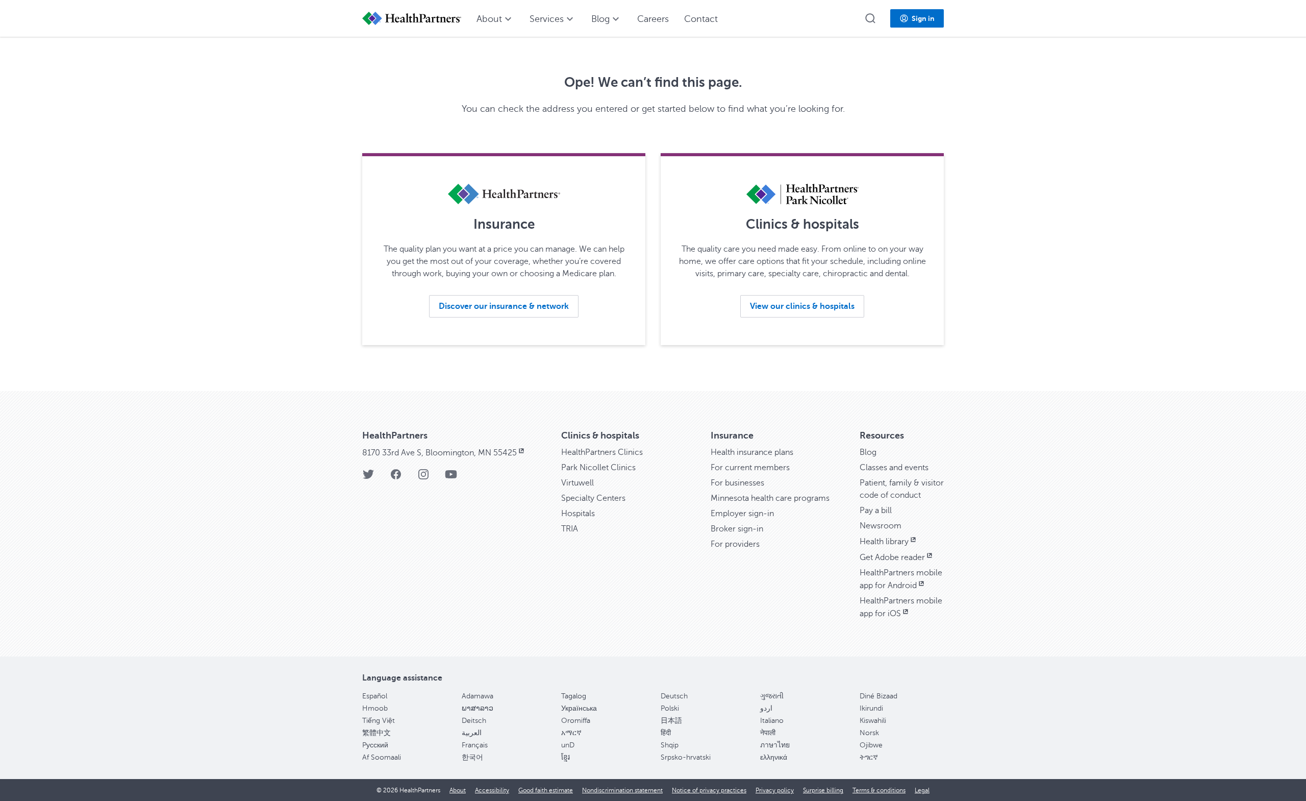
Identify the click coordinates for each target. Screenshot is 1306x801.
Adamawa (477, 696)
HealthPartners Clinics (602, 452)
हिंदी (666, 733)
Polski (670, 708)
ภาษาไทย (775, 745)
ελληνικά (773, 757)
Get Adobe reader (892, 557)
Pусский (375, 745)
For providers (735, 544)
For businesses (737, 483)
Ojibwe (871, 745)
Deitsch (474, 720)
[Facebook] (396, 477)
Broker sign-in (737, 528)
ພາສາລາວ (477, 708)
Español (374, 696)
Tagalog (573, 696)
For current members (750, 467)
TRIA (569, 528)
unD (567, 745)
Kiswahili (873, 720)
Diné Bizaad (878, 696)
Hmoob (375, 708)
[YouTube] (451, 477)
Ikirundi (871, 708)
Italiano (772, 720)
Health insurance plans (752, 452)
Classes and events (894, 467)
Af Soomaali (381, 757)
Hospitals (578, 513)
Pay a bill (876, 510)
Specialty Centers (593, 498)
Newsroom (880, 525)
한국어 (472, 757)
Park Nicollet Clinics (598, 467)
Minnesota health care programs (770, 498)
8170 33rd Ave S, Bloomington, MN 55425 (439, 452)
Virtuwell (577, 483)
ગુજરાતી (772, 696)
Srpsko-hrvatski (686, 757)
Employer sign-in (742, 513)
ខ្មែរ (565, 757)
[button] (870, 18)
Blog (868, 452)
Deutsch (674, 696)
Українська (579, 708)
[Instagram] (423, 477)
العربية (472, 733)
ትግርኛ (869, 757)
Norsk (869, 733)
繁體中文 (376, 733)
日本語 (671, 720)
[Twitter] (368, 477)
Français (475, 745)
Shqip (670, 745)
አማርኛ (571, 733)
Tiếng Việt (378, 720)
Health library (884, 541)
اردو (766, 708)
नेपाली (767, 733)
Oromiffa (575, 720)
